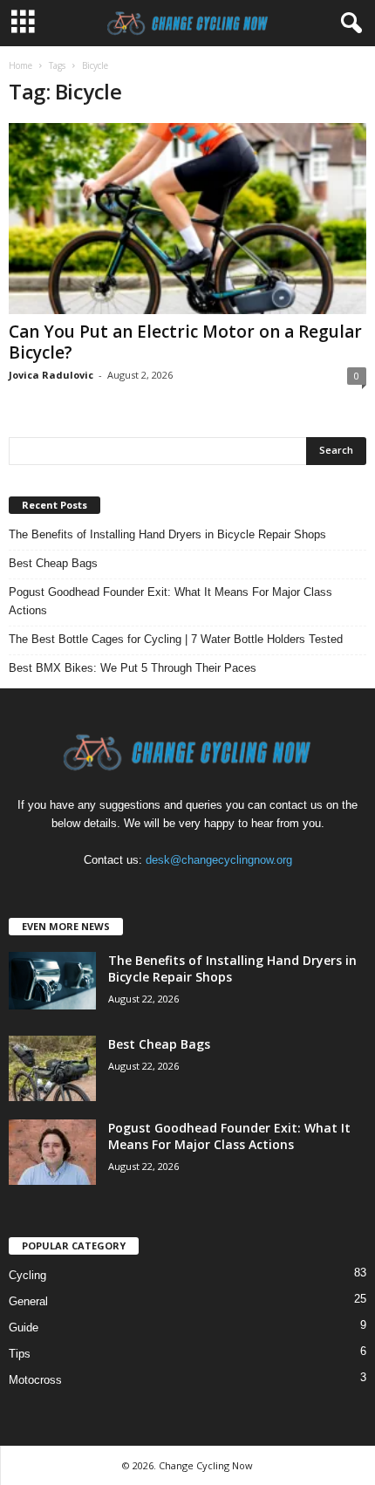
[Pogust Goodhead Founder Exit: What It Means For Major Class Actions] (52, 1152)
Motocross (35, 1379)
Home (20, 65)
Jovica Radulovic (51, 374)
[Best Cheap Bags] (52, 1068)
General (28, 1301)
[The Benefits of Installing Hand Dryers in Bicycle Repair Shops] (52, 981)
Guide (23, 1327)
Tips (20, 1353)
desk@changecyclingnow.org (219, 859)
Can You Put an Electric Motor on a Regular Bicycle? (185, 342)
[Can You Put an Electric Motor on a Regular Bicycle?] (187, 218)
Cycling (27, 1275)
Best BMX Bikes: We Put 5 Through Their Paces (132, 667)
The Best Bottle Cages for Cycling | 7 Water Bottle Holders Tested (176, 639)
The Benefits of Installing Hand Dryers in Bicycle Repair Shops (167, 534)
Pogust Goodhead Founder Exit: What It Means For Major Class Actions (170, 601)
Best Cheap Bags (53, 563)
